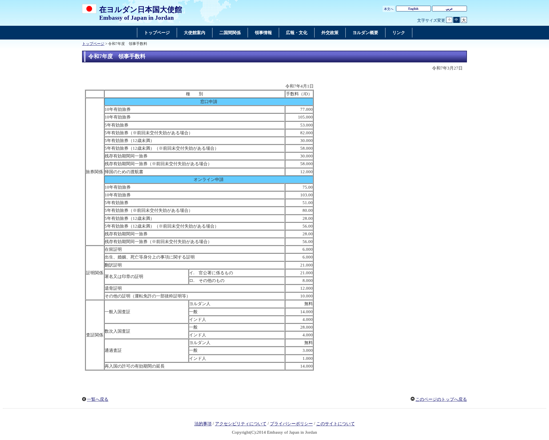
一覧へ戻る (97, 399)
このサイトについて (335, 424)
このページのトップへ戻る (441, 399)
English (413, 8)
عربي (449, 8)
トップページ (93, 44)
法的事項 (203, 424)
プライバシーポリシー (291, 424)
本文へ (388, 9)
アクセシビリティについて (240, 424)
